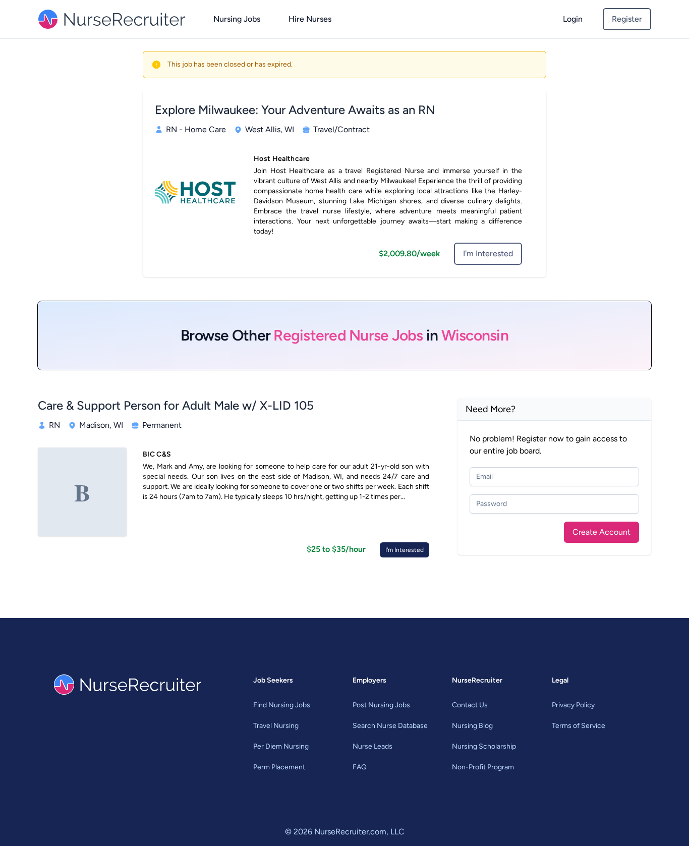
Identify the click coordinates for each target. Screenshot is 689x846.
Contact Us (470, 705)
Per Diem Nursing (281, 746)
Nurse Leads (372, 746)
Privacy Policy (573, 705)
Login (573, 19)
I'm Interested (488, 253)
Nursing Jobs (236, 19)
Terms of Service (578, 725)
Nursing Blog (472, 725)
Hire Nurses (310, 19)
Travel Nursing (276, 725)
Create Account (601, 532)
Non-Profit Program (483, 767)
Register (627, 19)
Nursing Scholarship (484, 746)
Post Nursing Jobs (381, 705)
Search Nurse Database (390, 725)
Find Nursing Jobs (281, 705)
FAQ (360, 767)
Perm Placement (279, 767)
